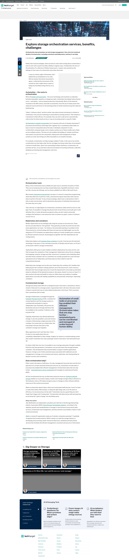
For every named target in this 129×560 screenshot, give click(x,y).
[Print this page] (20, 71)
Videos (76, 553)
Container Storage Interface (34, 299)
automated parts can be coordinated (42, 370)
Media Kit (40, 553)
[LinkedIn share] (20, 67)
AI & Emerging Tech (10, 1)
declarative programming (42, 194)
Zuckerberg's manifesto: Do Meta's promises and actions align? (54, 512)
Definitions (59, 543)
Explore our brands (121, 1)
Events (58, 549)
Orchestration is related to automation (37, 123)
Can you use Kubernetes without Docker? (93, 111)
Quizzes (77, 543)
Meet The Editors (42, 541)
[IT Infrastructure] (7, 3)
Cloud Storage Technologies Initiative (54, 405)
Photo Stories (78, 541)
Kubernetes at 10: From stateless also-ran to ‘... (94, 115)
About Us (40, 535)
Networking (62, 8)
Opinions (77, 538)
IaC (27, 210)
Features (59, 553)
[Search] (115, 5)
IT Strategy (42, 1)
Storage (25, 20)
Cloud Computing (35, 8)
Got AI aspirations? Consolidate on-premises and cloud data (95, 87)
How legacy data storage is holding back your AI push (95, 92)
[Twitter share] (20, 63)
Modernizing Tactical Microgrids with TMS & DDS (63, 437)
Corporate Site (41, 555)
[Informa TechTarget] (3, 1)
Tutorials (77, 549)
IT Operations (54, 8)
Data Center (44, 8)
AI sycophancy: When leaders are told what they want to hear (96, 512)
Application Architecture (22, 8)
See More (95, 97)
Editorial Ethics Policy (43, 538)
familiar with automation (38, 97)
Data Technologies (25, 1)
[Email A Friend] (20, 74)
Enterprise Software (34, 1)
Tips (76, 546)
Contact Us (40, 543)
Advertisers (40, 546)
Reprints (59, 538)
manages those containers (49, 241)
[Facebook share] (20, 59)
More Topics (71, 8)
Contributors (59, 535)
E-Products (59, 546)
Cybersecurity (18, 1)
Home (21, 20)
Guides (76, 535)
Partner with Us (41, 549)
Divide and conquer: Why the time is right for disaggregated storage (94, 81)
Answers (59, 541)
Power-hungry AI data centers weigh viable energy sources (76, 511)
